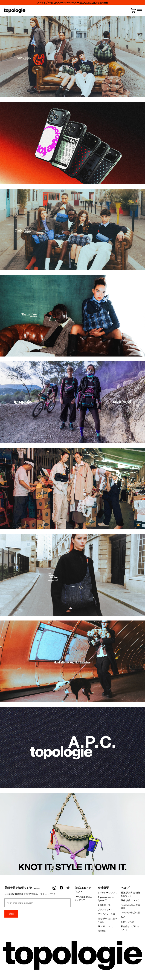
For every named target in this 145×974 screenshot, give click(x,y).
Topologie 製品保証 (130, 912)
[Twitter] (68, 890)
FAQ (123, 917)
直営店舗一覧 (104, 905)
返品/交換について (130, 900)
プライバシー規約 (106, 914)
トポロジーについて (107, 892)
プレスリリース (105, 909)
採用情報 (102, 931)
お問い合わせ (127, 921)
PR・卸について (105, 926)
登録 (11, 913)
